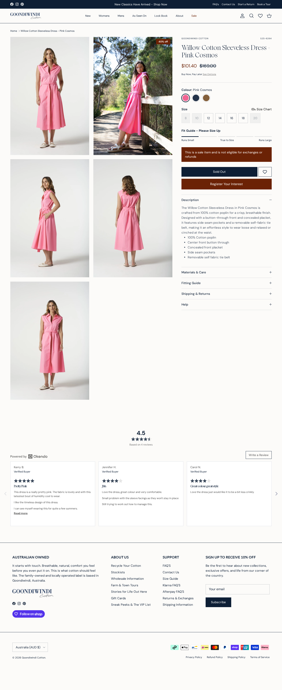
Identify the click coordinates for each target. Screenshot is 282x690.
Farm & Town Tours (124, 585)
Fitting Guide (191, 283)
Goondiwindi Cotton (33, 657)
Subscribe (218, 602)
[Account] (241, 15)
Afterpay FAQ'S (173, 592)
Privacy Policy (194, 657)
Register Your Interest (226, 184)
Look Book (161, 16)
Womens (104, 16)
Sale (194, 16)
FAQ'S (167, 566)
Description (190, 200)
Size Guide (170, 579)
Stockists (118, 572)
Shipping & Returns (195, 294)
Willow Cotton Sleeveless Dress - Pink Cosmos (48, 31)
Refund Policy (215, 657)
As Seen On (139, 16)
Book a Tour (264, 4)
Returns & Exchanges (178, 598)
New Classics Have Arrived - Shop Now (141, 4)
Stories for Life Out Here (129, 592)
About (179, 16)
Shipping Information (178, 605)
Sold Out (219, 172)
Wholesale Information (127, 579)
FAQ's (216, 4)
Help (184, 304)
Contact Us (228, 4)
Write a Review (259, 455)
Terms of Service (260, 657)
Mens (121, 16)
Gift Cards (118, 598)
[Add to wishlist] (265, 172)
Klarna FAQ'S (171, 585)
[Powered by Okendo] (28, 456)
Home (13, 31)
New (88, 16)
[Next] (276, 493)
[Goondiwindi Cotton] (25, 16)
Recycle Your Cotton (126, 566)
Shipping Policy (236, 657)
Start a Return (246, 4)
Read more (21, 513)
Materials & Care (193, 272)
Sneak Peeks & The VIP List (131, 605)
